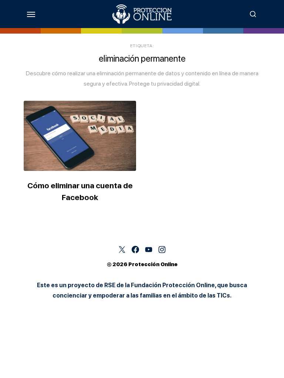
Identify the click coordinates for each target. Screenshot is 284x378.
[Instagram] (162, 249)
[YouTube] (148, 249)
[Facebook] (135, 249)
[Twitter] (122, 249)
